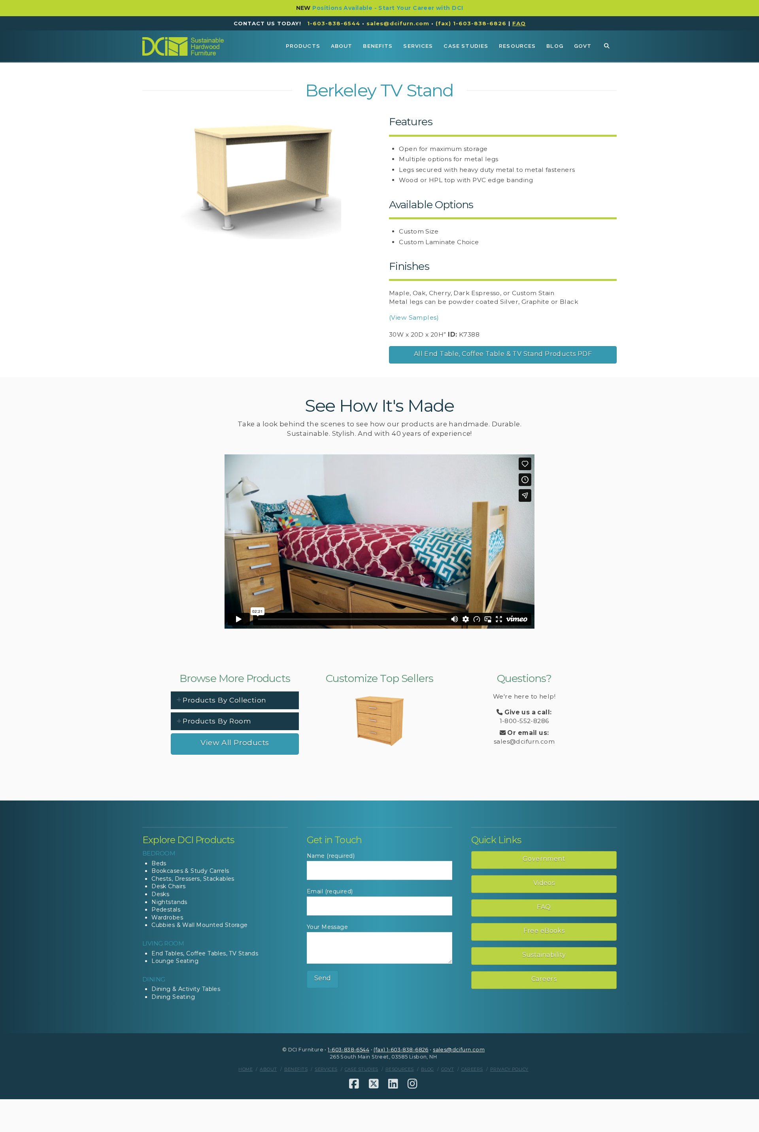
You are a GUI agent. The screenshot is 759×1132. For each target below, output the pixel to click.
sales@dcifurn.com (397, 23)
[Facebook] (354, 1083)
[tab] (235, 700)
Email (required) (330, 891)
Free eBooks (544, 930)
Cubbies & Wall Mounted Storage (199, 925)
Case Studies (361, 1069)
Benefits (296, 1069)
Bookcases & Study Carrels (190, 870)
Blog (427, 1069)
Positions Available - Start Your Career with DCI (387, 7)
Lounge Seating (174, 960)
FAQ (544, 907)
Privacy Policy (509, 1069)
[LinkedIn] (393, 1083)
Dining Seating (173, 996)
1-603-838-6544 (333, 23)
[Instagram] (412, 1083)
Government (544, 859)
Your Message (327, 926)
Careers (544, 979)
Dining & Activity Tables (185, 989)
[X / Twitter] (374, 1083)
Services (326, 1069)
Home (245, 1069)
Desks (160, 894)
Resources (399, 1069)
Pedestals (165, 909)
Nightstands (169, 902)
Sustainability (544, 955)
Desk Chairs (168, 886)
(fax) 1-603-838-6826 (471, 23)
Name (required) (331, 855)
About (268, 1069)
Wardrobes (167, 917)
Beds (158, 863)
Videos (544, 883)
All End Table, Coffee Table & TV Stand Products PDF (503, 354)
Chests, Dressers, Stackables (192, 878)
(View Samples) (414, 317)
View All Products (234, 742)
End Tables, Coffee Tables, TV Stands (204, 953)
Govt (447, 1069)
